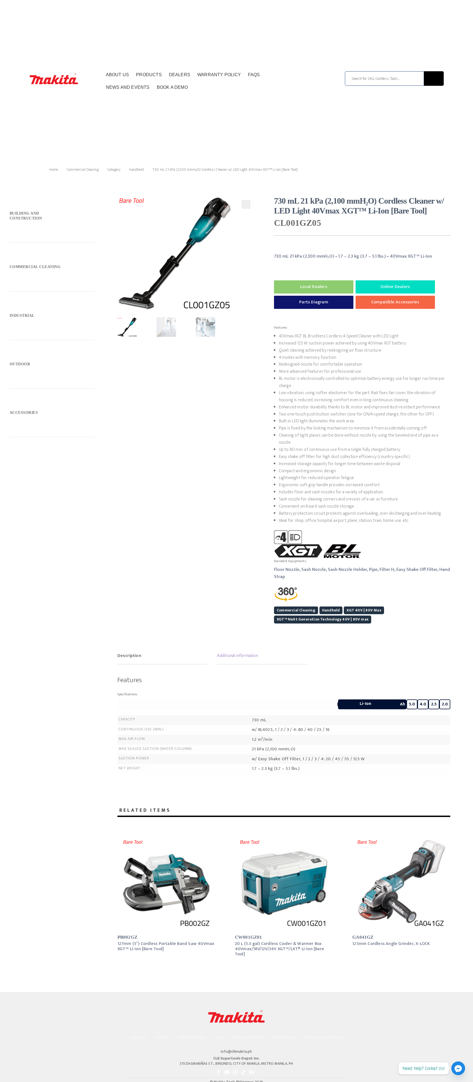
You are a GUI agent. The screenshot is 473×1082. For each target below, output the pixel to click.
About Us (117, 74)
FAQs (254, 74)
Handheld (136, 169)
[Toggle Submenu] (52, 217)
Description (129, 655)
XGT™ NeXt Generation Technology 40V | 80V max (322, 619)
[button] (246, 204)
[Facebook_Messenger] (458, 1068)
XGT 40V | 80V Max (364, 610)
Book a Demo (172, 87)
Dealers (179, 74)
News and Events (128, 87)
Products (149, 74)
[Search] (434, 78)
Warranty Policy (219, 74)
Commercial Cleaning (83, 169)
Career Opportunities (322, 1037)
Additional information (237, 655)
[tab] (162, 656)
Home (53, 169)
